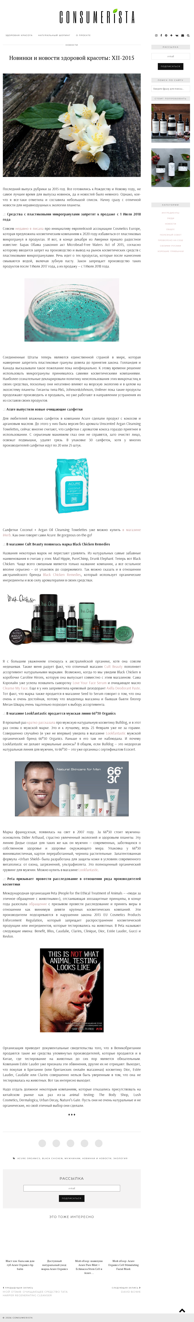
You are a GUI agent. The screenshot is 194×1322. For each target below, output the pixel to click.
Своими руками (170, 246)
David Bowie (126, 1290)
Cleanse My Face (15, 688)
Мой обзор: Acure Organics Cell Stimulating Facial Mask (123, 1265)
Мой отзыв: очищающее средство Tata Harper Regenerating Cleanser (35, 1292)
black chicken (52, 1158)
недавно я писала (29, 228)
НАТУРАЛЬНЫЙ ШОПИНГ (54, 35)
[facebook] (161, 35)
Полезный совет (170, 235)
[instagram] (156, 35)
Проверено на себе (170, 240)
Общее (170, 229)
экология (120, 1158)
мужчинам (73, 1158)
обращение (38, 904)
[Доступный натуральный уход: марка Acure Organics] (54, 1239)
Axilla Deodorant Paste (123, 688)
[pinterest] (166, 35)
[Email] (182, 35)
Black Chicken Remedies (62, 574)
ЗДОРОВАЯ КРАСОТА (19, 35)
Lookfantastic (116, 733)
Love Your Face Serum (90, 683)
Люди (170, 218)
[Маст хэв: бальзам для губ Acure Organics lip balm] (20, 1239)
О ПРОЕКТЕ (83, 35)
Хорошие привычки (171, 251)
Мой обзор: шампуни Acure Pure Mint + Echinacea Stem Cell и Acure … (89, 1267)
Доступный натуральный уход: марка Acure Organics (54, 1265)
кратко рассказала (41, 722)
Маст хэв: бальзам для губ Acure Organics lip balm (20, 1265)
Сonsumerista (23, 1318)
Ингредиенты (170, 213)
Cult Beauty (113, 666)
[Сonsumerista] (97, 16)
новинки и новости (97, 1158)
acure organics (28, 1158)
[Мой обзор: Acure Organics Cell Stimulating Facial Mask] (123, 1239)
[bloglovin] (171, 35)
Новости (72, 45)
